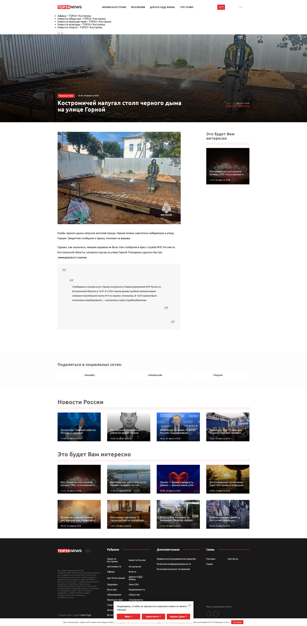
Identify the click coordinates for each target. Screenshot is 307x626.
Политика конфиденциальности (174, 564)
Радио (209, 564)
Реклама (210, 559)
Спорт (110, 605)
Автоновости (114, 566)
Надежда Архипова (237, 105)
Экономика (113, 610)
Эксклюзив (138, 7)
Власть (132, 571)
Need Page (85, 615)
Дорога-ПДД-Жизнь (162, 7)
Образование (114, 594)
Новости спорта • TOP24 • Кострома (80, 27)
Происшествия (115, 600)
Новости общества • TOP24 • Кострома (82, 18)
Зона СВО (134, 584)
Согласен (237, 622)
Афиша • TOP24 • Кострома (74, 15)
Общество (134, 594)
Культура (112, 589)
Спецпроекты (136, 600)
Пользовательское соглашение (173, 569)
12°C (221, 7)
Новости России (137, 560)
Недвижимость (137, 589)
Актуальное (135, 566)
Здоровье (112, 584)
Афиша (110, 571)
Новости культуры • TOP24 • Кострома (81, 24)
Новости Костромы (112, 560)
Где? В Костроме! (116, 578)
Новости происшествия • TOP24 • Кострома (84, 21)
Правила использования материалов (176, 559)
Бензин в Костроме (114, 7)
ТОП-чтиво (186, 7)
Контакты (233, 559)
